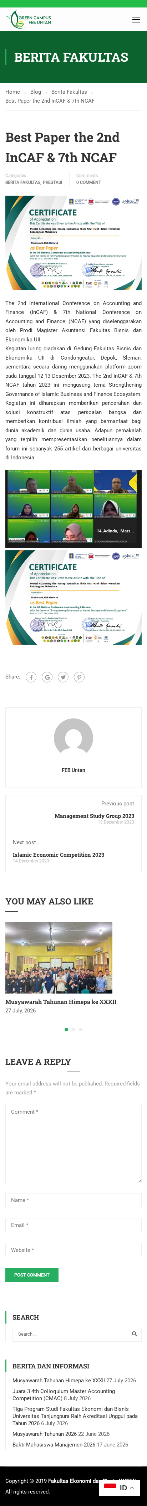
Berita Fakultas (22, 182)
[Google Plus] (47, 677)
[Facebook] (31, 677)
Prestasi (52, 182)
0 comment (88, 182)
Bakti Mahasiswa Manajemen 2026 (53, 1444)
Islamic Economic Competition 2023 (58, 854)
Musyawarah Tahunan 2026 (44, 1434)
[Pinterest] (79, 677)
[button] (66, 1029)
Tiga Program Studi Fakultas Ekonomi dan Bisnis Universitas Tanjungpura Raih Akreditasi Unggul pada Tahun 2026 (75, 1416)
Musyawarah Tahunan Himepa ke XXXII (61, 1001)
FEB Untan (73, 770)
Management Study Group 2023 (94, 815)
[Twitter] (63, 677)
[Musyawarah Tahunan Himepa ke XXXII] (58, 957)
